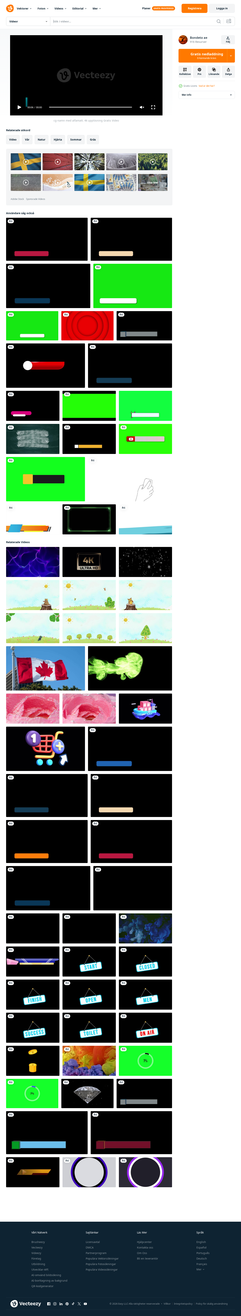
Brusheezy (38, 1242)
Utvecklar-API (39, 1269)
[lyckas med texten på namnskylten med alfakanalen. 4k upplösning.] (32, 1027)
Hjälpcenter (144, 1242)
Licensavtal (93, 1242)
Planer (146, 8)
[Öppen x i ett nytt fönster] (79, 1303)
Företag (36, 1258)
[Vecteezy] (10, 8)
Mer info (186, 94)
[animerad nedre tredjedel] (32, 519)
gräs (93, 139)
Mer (95, 8)
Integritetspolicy (183, 1303)
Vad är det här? (207, 85)
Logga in (222, 8)
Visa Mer (152, 182)
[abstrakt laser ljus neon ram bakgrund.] (89, 519)
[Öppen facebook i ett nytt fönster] (48, 1303)
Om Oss (142, 1253)
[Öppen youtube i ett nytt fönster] (85, 1303)
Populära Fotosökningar (101, 1264)
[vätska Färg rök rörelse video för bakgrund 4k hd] (89, 1061)
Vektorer (22, 8)
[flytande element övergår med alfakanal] (145, 519)
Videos (58, 8)
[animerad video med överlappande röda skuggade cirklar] (87, 325)
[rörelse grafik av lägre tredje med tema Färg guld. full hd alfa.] (32, 1172)
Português (203, 1253)
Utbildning (38, 1264)
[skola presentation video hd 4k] (32, 595)
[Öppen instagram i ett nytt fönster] (54, 1303)
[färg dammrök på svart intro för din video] (130, 668)
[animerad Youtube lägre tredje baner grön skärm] (145, 439)
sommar (76, 139)
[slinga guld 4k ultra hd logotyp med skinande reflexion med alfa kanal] (89, 562)
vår (27, 139)
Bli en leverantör (147, 1258)
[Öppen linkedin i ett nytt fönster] (60, 1303)
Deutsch (201, 1258)
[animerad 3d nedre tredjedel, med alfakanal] (144, 325)
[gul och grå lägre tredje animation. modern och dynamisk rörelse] (45, 479)
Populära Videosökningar (102, 1269)
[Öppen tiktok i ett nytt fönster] (73, 1303)
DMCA (90, 1247)
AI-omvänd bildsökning (46, 1275)
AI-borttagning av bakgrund (49, 1280)
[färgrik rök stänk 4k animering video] (145, 928)
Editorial (77, 8)
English (201, 1242)
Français (201, 1264)
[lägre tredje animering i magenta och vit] (32, 406)
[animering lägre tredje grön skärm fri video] (132, 286)
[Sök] (218, 21)
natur (41, 139)
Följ (228, 41)
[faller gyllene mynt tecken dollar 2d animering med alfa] (32, 1061)
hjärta (58, 139)
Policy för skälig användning (212, 1303)
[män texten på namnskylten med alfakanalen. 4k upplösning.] (145, 994)
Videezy (36, 1253)
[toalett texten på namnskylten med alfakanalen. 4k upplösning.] (89, 1027)
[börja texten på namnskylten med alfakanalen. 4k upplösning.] (89, 961)
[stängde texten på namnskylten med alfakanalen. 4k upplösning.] (145, 961)
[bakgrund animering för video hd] (32, 562)
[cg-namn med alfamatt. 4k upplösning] (47, 239)
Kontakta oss (145, 1247)
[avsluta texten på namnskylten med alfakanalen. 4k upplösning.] (32, 994)
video (13, 139)
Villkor (167, 1303)
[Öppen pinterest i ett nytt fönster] (67, 1303)
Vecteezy (36, 1247)
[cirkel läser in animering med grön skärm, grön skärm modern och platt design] (145, 1061)
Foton (41, 8)
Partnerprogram (96, 1253)
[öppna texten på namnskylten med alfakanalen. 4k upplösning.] (89, 994)
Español (201, 1247)
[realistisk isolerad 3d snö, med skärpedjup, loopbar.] (145, 562)
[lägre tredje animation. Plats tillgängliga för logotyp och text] (45, 365)
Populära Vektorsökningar (102, 1258)
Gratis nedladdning (207, 56)
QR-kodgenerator (42, 1286)
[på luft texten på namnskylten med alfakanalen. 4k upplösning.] (145, 1027)
